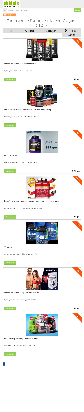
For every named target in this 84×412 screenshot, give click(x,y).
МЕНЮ (8, 15)
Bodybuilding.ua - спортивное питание (21, 338)
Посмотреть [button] (10, 79)
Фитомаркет (10, 247)
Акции (29, 31)
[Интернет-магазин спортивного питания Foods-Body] (42, 96)
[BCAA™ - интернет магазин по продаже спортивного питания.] (42, 187)
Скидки (51, 31)
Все (11, 31)
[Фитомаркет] (42, 233)
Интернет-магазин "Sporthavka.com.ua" (21, 293)
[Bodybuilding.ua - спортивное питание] (42, 325)
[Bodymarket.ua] (42, 142)
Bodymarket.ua (10, 155)
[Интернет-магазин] (42, 50)
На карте (72, 33)
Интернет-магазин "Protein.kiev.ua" (20, 63)
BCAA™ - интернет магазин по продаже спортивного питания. (31, 201)
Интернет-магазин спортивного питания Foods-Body (27, 109)
